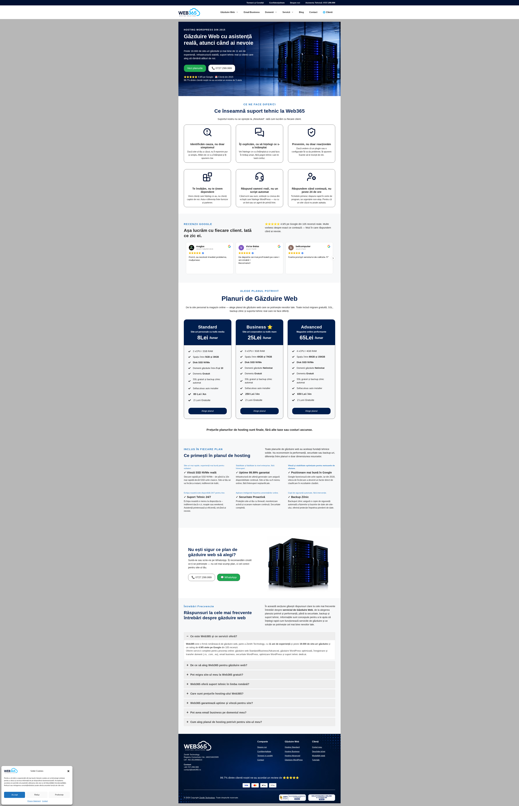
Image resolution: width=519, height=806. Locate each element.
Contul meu (317, 747)
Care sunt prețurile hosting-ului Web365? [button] (216, 693)
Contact (45, 801)
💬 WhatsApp (229, 577)
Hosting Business (292, 751)
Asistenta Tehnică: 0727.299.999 (320, 3)
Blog (301, 12)
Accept (14, 795)
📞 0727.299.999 (222, 68)
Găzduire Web (227, 12)
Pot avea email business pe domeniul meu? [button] (218, 712)
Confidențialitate (264, 751)
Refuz (37, 795)
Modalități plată (318, 756)
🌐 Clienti (327, 12)
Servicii (286, 12)
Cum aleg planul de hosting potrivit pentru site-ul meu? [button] (226, 721)
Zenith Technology (207, 798)
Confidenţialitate (277, 3)
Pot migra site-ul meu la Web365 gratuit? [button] (216, 674)
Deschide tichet (318, 751)
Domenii (269, 12)
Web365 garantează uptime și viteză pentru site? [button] (221, 703)
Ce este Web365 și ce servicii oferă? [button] (213, 636)
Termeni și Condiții (255, 3)
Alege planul (208, 411)
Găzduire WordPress (294, 760)
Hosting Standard (292, 747)
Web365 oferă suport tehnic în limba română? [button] (219, 684)
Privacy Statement (34, 801)
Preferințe (59, 795)
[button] (68, 771)
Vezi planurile (195, 68)
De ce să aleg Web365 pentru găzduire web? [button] (218, 665)
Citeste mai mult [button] (296, 270)
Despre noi (295, 3)
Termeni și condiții (265, 756)
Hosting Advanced (292, 756)
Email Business (252, 12)
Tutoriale (316, 760)
